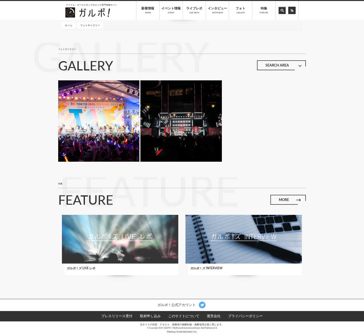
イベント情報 (171, 10)
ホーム (68, 25)
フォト (240, 10)
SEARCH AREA (277, 65)
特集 (264, 10)
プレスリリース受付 (116, 316)
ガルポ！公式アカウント (177, 305)
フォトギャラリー (90, 25)
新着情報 (147, 10)
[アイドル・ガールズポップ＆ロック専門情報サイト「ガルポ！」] (87, 12)
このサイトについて (183, 316)
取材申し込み (150, 316)
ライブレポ (194, 10)
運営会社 (214, 316)
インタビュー (217, 10)
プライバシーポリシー (245, 316)
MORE (284, 200)
